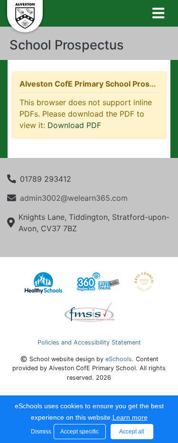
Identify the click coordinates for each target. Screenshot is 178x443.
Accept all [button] (131, 431)
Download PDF (74, 125)
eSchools (118, 359)
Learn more (130, 417)
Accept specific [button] (79, 431)
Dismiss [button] (40, 431)
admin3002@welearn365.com (74, 198)
